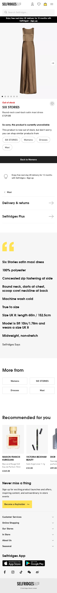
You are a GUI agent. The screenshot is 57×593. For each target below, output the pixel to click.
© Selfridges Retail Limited (28, 588)
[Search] (6, 12)
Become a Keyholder (14, 504)
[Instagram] (13, 574)
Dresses (15, 390)
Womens (15, 381)
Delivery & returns (15, 203)
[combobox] (30, 12)
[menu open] (52, 4)
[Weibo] (37, 574)
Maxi (9, 192)
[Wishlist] (39, 4)
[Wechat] (29, 574)
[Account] (32, 4)
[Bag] (45, 4)
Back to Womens (28, 159)
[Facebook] (4, 574)
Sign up (34, 21)
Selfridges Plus (13, 216)
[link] (12, 465)
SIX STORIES (11, 107)
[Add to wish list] (52, 103)
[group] (28, 449)
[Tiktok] (21, 574)
